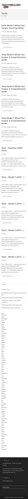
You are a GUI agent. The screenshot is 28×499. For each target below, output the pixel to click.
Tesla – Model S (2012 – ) (12, 230)
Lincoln (3, 386)
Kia (2, 375)
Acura (2, 313)
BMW (2, 324)
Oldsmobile (4, 407)
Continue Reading (8, 47)
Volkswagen (4, 445)
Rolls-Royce (4, 422)
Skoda (2, 431)
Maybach (3, 391)
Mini (2, 402)
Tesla (5, 16)
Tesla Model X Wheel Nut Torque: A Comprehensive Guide (13, 89)
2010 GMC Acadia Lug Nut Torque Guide (10, 308)
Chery (2, 331)
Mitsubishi (3, 404)
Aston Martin (4, 318)
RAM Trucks (4, 418)
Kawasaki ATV (4, 373)
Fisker (2, 351)
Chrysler (3, 335)
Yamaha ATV (4, 449)
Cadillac (3, 328)
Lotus (2, 387)
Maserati (3, 389)
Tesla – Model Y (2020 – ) (12, 177)
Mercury (3, 398)
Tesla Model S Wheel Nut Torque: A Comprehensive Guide (13, 57)
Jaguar (2, 369)
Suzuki (2, 438)
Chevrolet (3, 333)
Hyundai (3, 362)
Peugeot (3, 411)
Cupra (2, 338)
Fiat (2, 349)
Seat (2, 429)
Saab (2, 425)
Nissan (3, 406)
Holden (3, 357)
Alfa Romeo (4, 315)
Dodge (2, 346)
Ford (2, 353)
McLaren (3, 395)
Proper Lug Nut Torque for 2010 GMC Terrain (11, 297)
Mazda (3, 393)
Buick (2, 326)
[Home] (1, 16)
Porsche (3, 415)
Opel (2, 409)
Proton (3, 416)
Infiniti (2, 364)
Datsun (3, 344)
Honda (3, 358)
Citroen (3, 337)
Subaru (3, 436)
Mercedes (3, 396)
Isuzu (2, 366)
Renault (3, 420)
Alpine (2, 317)
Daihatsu (3, 342)
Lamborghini (4, 378)
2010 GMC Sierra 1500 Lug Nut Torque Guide (11, 305)
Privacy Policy (6, 487)
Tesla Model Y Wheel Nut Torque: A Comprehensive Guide (13, 121)
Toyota (3, 442)
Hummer (3, 360)
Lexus (2, 384)
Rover (2, 424)
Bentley (3, 322)
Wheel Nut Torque (12, 31)
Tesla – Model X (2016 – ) (12, 203)
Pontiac (3, 413)
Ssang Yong (4, 435)
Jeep (2, 371)
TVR (2, 444)
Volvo (2, 447)
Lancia (2, 380)
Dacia (2, 340)
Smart (2, 433)
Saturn (3, 427)
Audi (2, 320)
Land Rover (4, 382)
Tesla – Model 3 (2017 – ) (12, 256)
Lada (2, 377)
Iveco (2, 367)
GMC (2, 355)
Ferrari (2, 347)
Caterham (3, 329)
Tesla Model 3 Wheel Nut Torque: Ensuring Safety (13, 26)
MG (2, 400)
